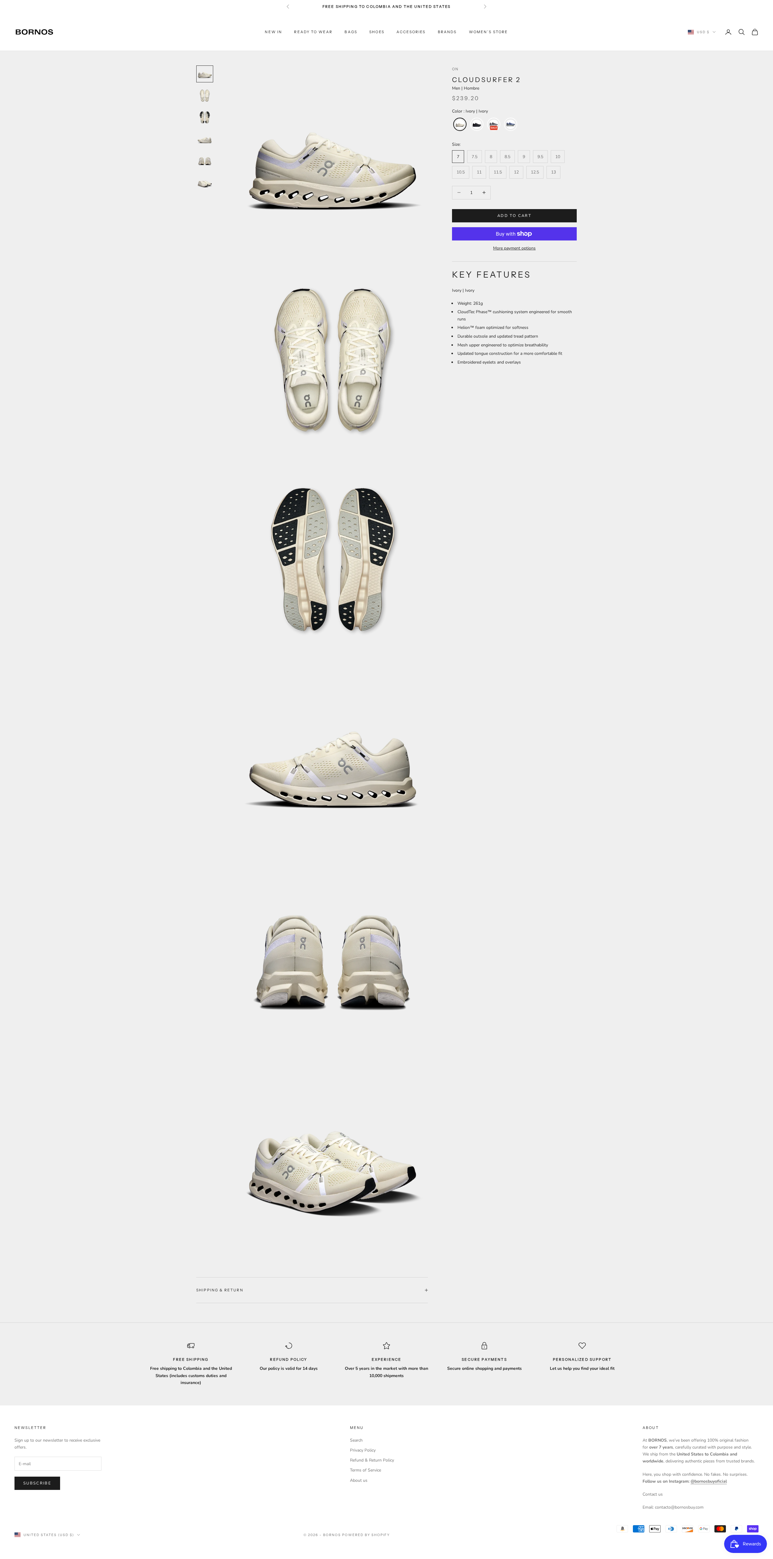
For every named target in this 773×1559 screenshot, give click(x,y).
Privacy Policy (363, 1450)
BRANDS (447, 32)
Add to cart (514, 215)
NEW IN (273, 32)
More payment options (514, 248)
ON (455, 69)
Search (356, 1440)
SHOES (376, 32)
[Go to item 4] (204, 139)
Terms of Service (365, 1470)
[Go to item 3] (204, 117)
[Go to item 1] (204, 73)
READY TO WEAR (313, 32)
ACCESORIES (411, 32)
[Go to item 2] (204, 95)
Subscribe (37, 1483)
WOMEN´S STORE (488, 32)
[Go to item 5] (204, 160)
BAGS (351, 32)
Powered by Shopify (366, 1535)
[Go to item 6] (204, 182)
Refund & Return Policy (372, 1460)
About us (358, 1480)
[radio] (459, 124)
